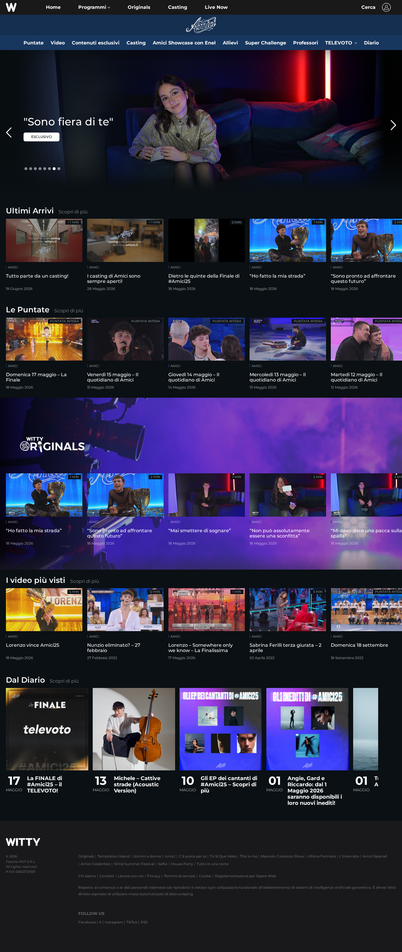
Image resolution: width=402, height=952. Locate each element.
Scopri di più (73, 212)
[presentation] (383, 256)
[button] (94, 7)
